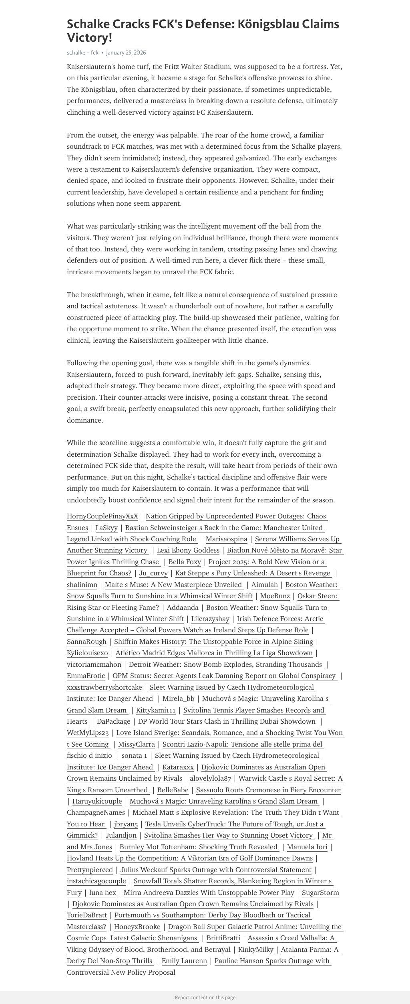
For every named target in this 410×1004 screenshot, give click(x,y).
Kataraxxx (178, 767)
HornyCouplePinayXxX (102, 516)
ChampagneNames (96, 812)
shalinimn (82, 584)
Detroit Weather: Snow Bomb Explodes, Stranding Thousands (226, 664)
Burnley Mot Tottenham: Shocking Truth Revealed (199, 846)
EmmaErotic (86, 675)
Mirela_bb (179, 698)
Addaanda (183, 607)
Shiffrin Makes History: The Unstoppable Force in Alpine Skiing (213, 641)
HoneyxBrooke (137, 926)
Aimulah (264, 584)
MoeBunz (275, 595)
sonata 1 (134, 755)
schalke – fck (82, 52)
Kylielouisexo (87, 652)
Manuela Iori (307, 846)
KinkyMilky (255, 949)
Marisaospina (226, 538)
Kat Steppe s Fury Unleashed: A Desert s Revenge (253, 573)
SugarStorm (320, 892)
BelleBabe (173, 789)
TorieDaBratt (87, 915)
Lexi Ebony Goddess (188, 550)
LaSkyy (107, 527)
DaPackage (114, 721)
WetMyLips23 (88, 732)
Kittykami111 (156, 710)
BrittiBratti (223, 937)
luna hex (102, 892)
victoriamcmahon (94, 664)
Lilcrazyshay (210, 618)
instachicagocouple (96, 880)
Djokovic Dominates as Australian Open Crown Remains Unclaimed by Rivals (193, 903)
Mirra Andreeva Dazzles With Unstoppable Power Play (209, 892)
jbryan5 (126, 824)
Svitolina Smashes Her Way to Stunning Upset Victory (229, 835)
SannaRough (87, 641)
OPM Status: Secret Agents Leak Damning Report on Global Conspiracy (225, 675)
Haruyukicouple (97, 801)
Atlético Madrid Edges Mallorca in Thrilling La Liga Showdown (214, 652)
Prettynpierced (90, 869)
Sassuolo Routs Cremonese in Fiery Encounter (268, 789)
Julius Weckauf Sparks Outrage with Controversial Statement (216, 869)
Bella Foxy (185, 561)
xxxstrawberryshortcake (104, 687)
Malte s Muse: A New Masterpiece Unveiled (174, 584)
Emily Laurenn (184, 960)
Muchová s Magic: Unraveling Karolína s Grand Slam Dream (225, 801)
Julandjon (121, 835)
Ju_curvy (153, 573)
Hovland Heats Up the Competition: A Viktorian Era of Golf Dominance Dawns (190, 858)
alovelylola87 (210, 778)
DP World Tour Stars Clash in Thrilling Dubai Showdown (228, 721)
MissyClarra (136, 744)
